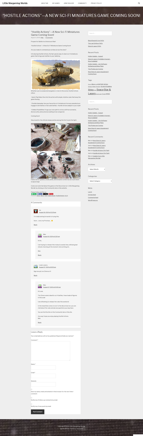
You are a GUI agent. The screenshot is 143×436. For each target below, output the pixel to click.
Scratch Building (106, 86)
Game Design (52, 195)
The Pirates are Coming (95, 69)
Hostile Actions (60, 195)
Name (33, 364)
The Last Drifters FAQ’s (95, 43)
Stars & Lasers (99, 94)
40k (96, 84)
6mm (46, 195)
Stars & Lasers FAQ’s (94, 46)
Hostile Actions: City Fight (101, 150)
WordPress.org (93, 200)
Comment (34, 340)
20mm (89, 84)
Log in (90, 192)
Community (82, 3)
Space (100, 89)
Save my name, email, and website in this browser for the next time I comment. (52, 393)
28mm (42, 195)
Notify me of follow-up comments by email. (44, 400)
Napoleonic (90, 86)
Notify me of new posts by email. (41, 406)
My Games (56, 3)
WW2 (108, 94)
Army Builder (69, 3)
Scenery (98, 86)
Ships (91, 89)
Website (33, 381)
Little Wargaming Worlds (14, 3)
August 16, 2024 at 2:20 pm (51, 236)
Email (33, 372)
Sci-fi (66, 195)
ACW (98, 84)
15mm (38, 195)
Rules (94, 86)
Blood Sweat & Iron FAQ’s (96, 40)
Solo (95, 90)
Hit (61, 429)
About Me (44, 3)
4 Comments (49, 37)
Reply (35, 225)
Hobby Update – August (95, 56)
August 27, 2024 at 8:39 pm (47, 267)
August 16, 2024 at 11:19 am (47, 212)
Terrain (104, 94)
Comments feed (93, 197)
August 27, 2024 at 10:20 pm (52, 287)
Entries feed (92, 195)
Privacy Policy (96, 3)
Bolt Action (104, 84)
